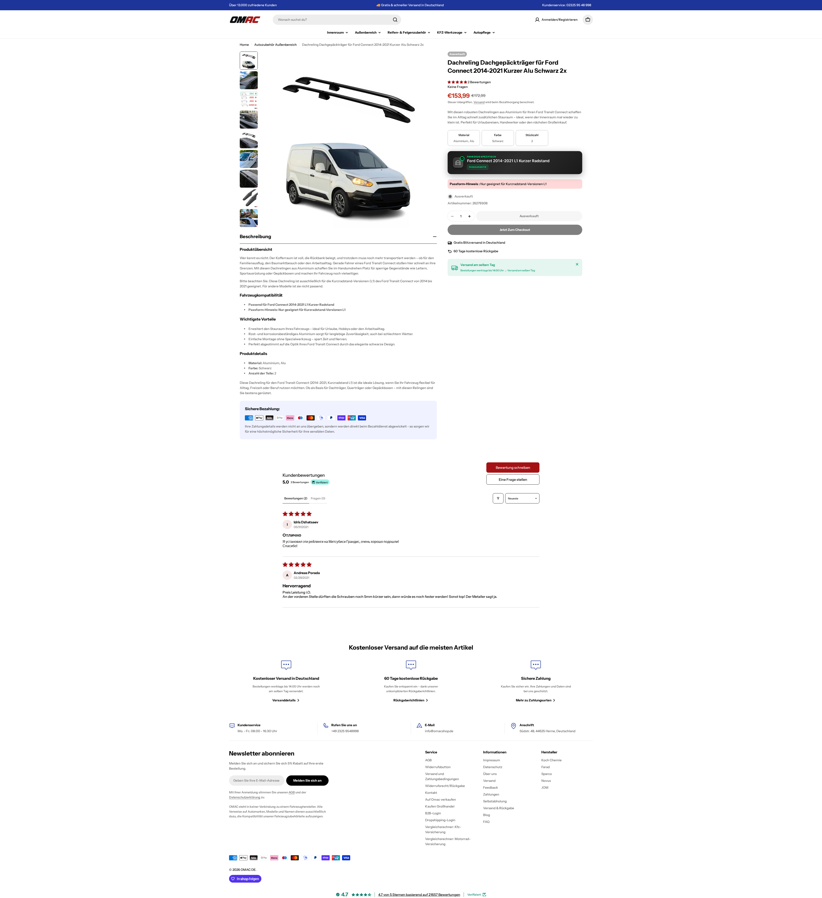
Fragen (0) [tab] (318, 498)
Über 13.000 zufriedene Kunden (253, 5)
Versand (479, 102)
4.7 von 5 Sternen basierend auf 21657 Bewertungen (419, 894)
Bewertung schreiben (513, 467)
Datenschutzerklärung (244, 797)
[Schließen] (577, 264)
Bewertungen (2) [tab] (295, 498)
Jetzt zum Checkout (515, 230)
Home (244, 45)
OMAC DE (248, 870)
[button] (458, 82)
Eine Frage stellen (513, 479)
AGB (292, 792)
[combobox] (337, 20)
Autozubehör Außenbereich (275, 45)
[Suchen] (395, 19)
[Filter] (498, 498)
